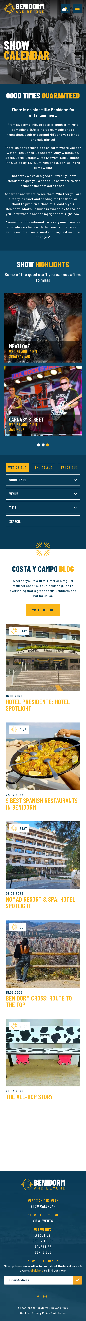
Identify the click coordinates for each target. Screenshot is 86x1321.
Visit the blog (43, 610)
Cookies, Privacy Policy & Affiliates (43, 1313)
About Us (43, 1235)
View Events (43, 1220)
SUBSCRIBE (77, 1280)
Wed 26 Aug (17, 467)
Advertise (43, 1246)
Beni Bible (43, 1252)
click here (36, 1270)
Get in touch (42, 1240)
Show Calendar (43, 1206)
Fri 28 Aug (69, 467)
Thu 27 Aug (43, 467)
